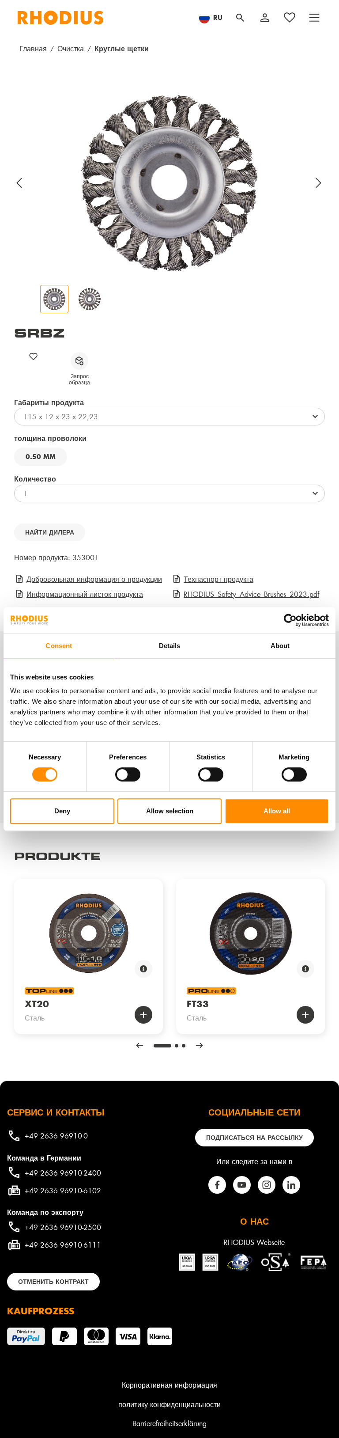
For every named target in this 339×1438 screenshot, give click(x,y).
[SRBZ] (169, 183)
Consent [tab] (58, 645)
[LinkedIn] (291, 1185)
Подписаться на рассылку (254, 1137)
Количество (35, 478)
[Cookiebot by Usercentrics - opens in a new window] (290, 620)
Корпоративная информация (169, 1385)
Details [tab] (170, 645)
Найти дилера (49, 532)
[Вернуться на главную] (60, 18)
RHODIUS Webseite (254, 1242)
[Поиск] (240, 18)
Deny (62, 811)
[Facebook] (217, 1185)
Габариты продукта (49, 402)
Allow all (277, 811)
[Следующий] (319, 183)
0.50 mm (41, 456)
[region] (169, 200)
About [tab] (280, 645)
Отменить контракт (53, 1281)
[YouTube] (242, 1185)
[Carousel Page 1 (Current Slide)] (162, 1045)
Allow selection (169, 811)
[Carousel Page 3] (183, 1045)
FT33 (198, 1003)
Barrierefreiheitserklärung (169, 1423)
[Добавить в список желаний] (33, 356)
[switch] (127, 774)
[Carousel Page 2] (176, 1045)
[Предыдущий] (19, 183)
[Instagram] (266, 1185)
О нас (254, 1221)
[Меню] (314, 18)
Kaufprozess (40, 1311)
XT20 (37, 1003)
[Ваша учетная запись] (265, 18)
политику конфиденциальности (169, 1404)
